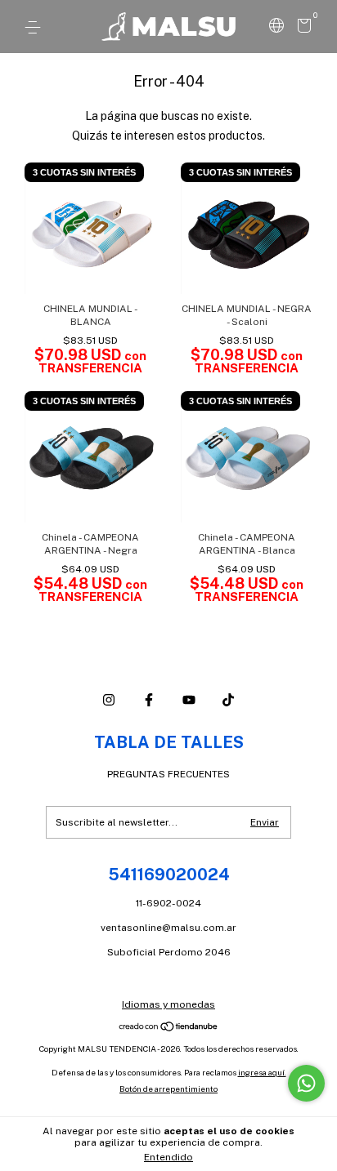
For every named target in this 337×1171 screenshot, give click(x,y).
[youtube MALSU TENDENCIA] (188, 699)
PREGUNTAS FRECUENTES (168, 774)
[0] (301, 28)
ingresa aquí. (262, 1072)
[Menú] (36, 28)
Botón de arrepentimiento (168, 1088)
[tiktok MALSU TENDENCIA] (228, 699)
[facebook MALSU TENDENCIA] (148, 699)
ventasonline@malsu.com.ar (168, 927)
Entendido (168, 1157)
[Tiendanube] (169, 1028)
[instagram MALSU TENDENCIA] (108, 699)
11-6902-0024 (168, 903)
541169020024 (169, 874)
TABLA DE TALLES (169, 742)
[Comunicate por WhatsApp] (306, 1083)
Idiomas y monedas (168, 1004)
